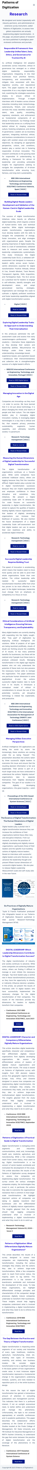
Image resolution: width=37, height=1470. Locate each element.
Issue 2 (10, 1231)
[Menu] (34, 5)
